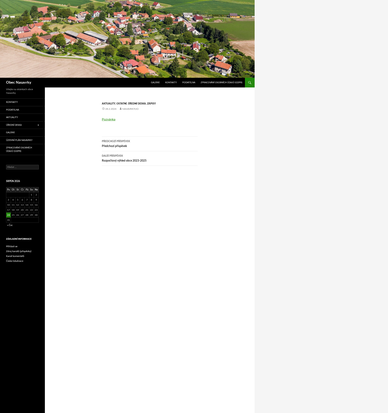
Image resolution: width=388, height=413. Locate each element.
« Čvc (10, 225)
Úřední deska (137, 103)
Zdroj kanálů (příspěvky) (18, 251)
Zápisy (151, 103)
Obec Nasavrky (18, 82)
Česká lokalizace (14, 261)
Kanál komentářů (15, 256)
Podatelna (188, 82)
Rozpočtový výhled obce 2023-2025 (124, 158)
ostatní (121, 103)
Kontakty (171, 82)
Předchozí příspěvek (116, 144)
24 (8, 215)
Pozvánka (108, 119)
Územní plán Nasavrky (19, 140)
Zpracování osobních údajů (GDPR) (221, 82)
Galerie (155, 82)
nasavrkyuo (130, 109)
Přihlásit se (11, 246)
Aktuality (108, 103)
